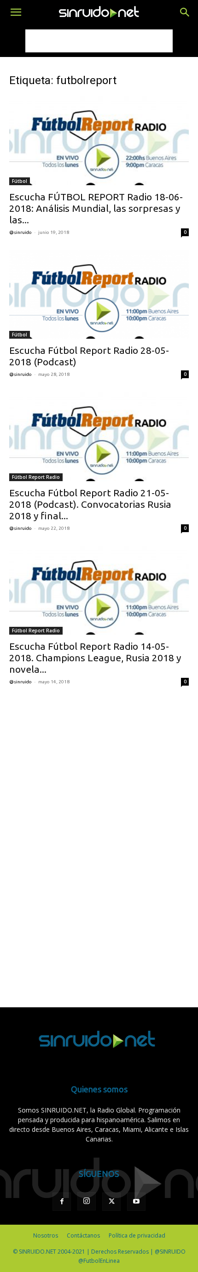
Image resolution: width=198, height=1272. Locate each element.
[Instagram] (86, 1201)
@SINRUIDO (20, 232)
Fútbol (19, 181)
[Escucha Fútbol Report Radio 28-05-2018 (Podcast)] (99, 294)
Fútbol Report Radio (36, 477)
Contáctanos (83, 1235)
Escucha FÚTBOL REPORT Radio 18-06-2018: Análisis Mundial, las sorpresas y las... (96, 208)
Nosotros (45, 1235)
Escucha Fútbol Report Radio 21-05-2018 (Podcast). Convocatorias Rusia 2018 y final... (90, 504)
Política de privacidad (137, 1235)
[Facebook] (61, 1201)
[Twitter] (111, 1201)
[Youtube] (136, 1201)
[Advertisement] (99, 40)
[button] (15, 12)
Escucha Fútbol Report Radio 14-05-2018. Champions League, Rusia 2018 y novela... (95, 658)
